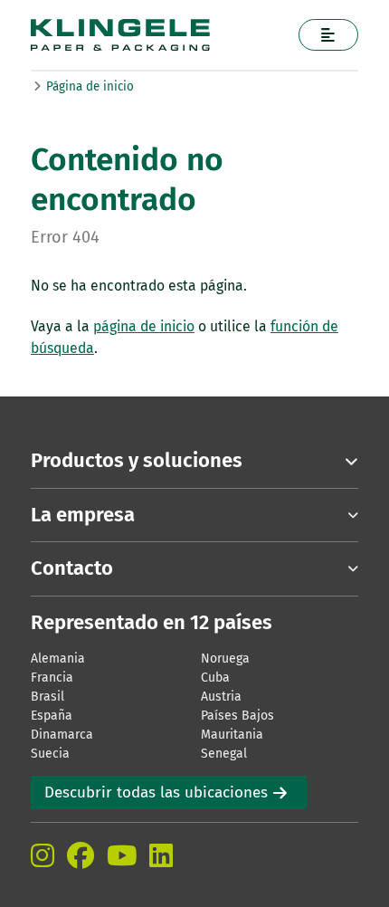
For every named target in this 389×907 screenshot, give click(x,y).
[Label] (329, 35)
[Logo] (158, 35)
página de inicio (143, 326)
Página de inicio (90, 86)
